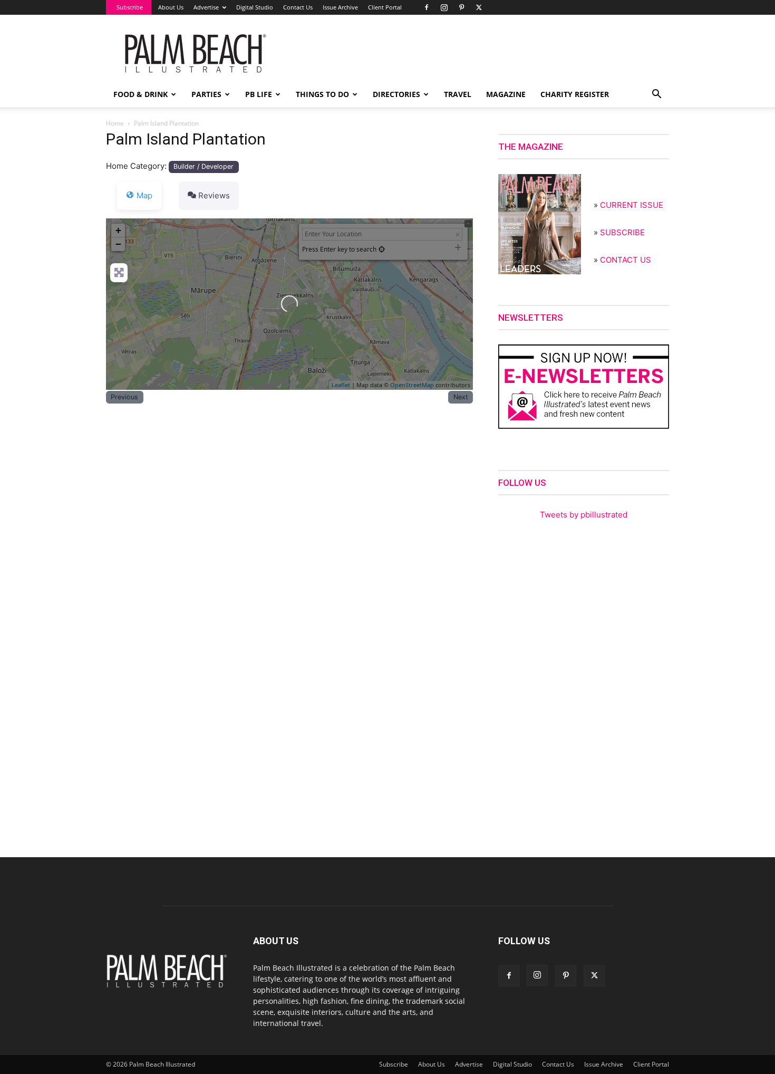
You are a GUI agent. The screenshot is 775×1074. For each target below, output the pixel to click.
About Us (170, 7)
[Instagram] (444, 7)
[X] (479, 7)
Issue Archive (340, 7)
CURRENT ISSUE (631, 205)
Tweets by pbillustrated (583, 515)
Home (115, 123)
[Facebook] (426, 7)
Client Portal (385, 7)
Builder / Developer (203, 166)
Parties (206, 94)
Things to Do (322, 94)
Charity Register (574, 94)
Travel (457, 94)
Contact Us (298, 7)
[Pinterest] (461, 7)
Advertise (206, 7)
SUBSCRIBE (622, 232)
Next (460, 397)
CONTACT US (625, 260)
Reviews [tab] (214, 195)
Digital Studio (254, 7)
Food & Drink (140, 94)
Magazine (506, 94)
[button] (656, 95)
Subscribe (130, 7)
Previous (124, 397)
